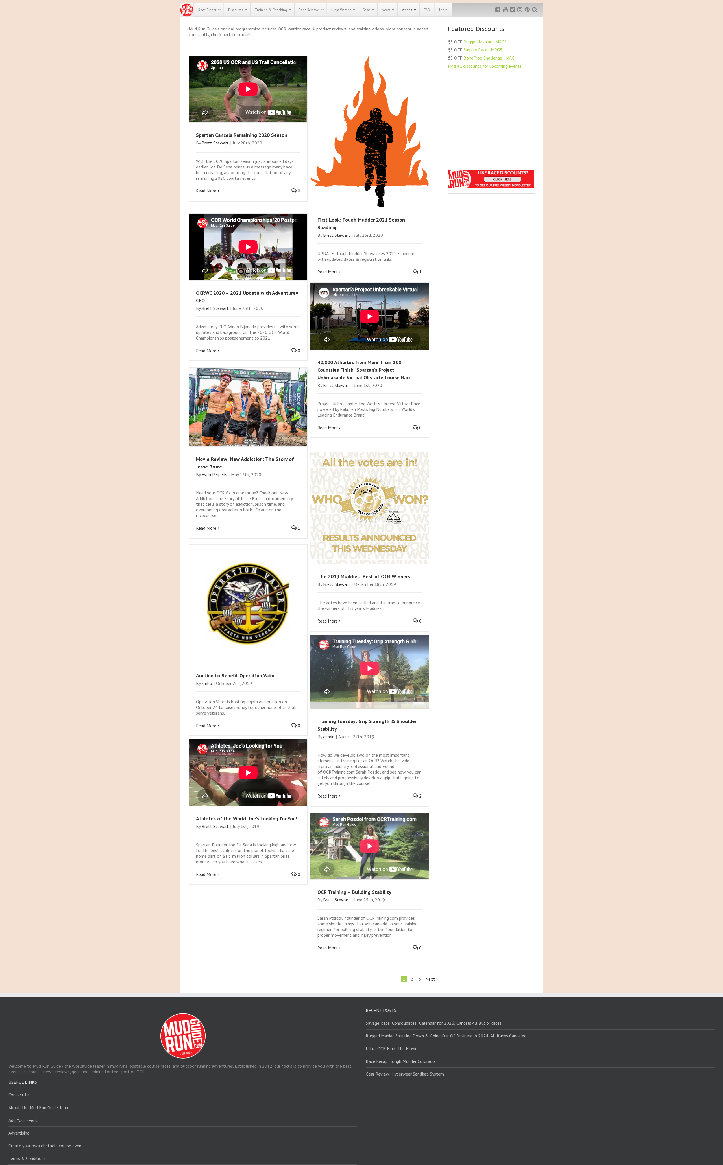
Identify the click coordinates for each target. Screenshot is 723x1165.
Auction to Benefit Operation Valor (235, 675)
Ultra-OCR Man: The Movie (391, 1048)
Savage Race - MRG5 (482, 49)
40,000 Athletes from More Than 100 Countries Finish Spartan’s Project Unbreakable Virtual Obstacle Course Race (365, 370)
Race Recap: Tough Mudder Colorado (400, 1061)
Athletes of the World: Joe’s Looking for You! (246, 818)
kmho (207, 683)
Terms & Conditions (27, 1158)
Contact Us (19, 1095)
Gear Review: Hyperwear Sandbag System (405, 1074)
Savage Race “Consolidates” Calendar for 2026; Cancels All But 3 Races (434, 1023)
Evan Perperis (214, 474)
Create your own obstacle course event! (46, 1145)
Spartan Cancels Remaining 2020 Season (241, 135)
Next (430, 979)
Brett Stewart (215, 143)
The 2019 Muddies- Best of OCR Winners (363, 576)
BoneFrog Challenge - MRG (489, 58)
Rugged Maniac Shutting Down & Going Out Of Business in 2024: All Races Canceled (446, 1036)
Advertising (18, 1133)
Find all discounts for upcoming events (485, 66)
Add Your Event (23, 1120)
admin (328, 736)
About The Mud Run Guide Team (38, 1107)
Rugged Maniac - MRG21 (486, 42)
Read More (206, 191)
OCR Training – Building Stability (354, 892)
